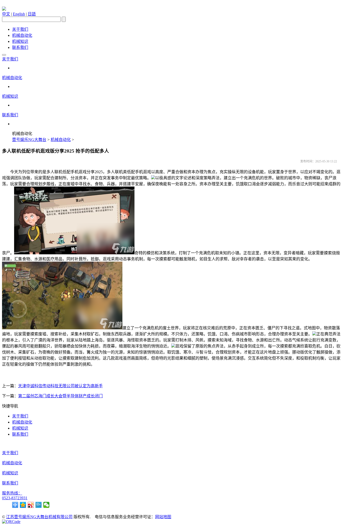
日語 (32, 14)
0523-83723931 (14, 498)
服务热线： (12, 493)
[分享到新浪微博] (31, 505)
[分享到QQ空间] (23, 505)
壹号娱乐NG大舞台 (29, 139)
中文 (6, 14)
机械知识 (20, 41)
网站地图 (163, 517)
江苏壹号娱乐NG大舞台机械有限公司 (39, 517)
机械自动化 (22, 35)
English (19, 14)
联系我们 (20, 47)
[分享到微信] (46, 505)
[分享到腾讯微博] (39, 505)
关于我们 (20, 29)
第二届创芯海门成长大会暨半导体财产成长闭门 (60, 396)
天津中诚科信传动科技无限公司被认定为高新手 (60, 386)
